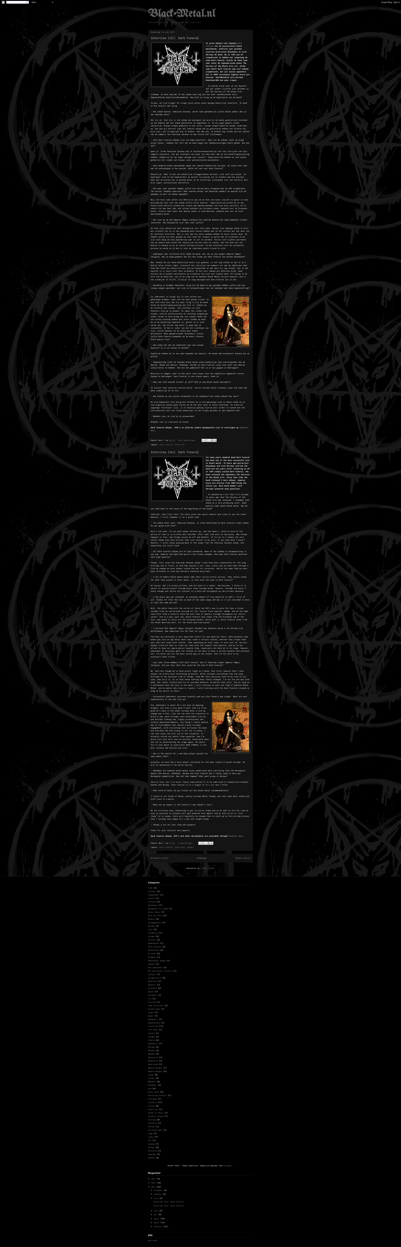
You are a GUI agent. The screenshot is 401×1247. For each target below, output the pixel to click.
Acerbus (152, 891)
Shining (152, 1120)
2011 (154, 1187)
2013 (154, 1179)
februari (159, 1226)
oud (149, 1088)
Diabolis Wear (236, 836)
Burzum (151, 926)
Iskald (151, 1033)
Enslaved (152, 988)
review (151, 1106)
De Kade (152, 954)
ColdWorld (153, 933)
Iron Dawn (153, 1030)
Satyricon (153, 1109)
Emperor (152, 985)
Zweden (190, 847)
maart (157, 1222)
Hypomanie (153, 1019)
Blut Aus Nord (155, 915)
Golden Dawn (154, 1009)
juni (156, 1211)
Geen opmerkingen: (188, 440)
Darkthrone (153, 950)
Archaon (152, 902)
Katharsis (153, 1044)
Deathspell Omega (157, 961)
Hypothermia (154, 1023)
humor (151, 1016)
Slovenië (152, 1123)
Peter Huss (153, 1092)
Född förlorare (155, 1005)
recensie (152, 1102)
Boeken (151, 919)
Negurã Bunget (155, 1071)
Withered (152, 1151)
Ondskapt (152, 1085)
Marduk (151, 1050)
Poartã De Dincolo (157, 1095)
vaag (150, 1133)
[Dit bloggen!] (206, 440)
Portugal (152, 1099)
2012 (154, 1183)
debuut (151, 964)
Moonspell (153, 1057)
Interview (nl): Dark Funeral (175, 38)
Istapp (151, 1037)
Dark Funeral (166, 445)
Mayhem (151, 1054)
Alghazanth (153, 895)
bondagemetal (154, 923)
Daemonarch (153, 943)
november (159, 1190)
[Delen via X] (209, 440)
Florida (152, 1002)
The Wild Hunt (155, 1130)
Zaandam (152, 1154)
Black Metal (154, 912)
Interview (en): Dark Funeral (175, 452)
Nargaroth (153, 1061)
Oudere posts (242, 858)
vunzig (151, 1144)
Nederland (153, 1064)
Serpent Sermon (155, 1116)
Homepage (202, 858)
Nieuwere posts (159, 858)
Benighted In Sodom (158, 909)
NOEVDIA (152, 1082)
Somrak (151, 1127)
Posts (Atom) (208, 868)
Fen (149, 999)
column (151, 936)
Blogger (228, 1165)
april (157, 1219)
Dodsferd (152, 981)
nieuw (151, 1075)
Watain (151, 1147)
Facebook (152, 995)
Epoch (151, 992)
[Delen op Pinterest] (215, 440)
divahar (152, 974)
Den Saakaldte (155, 967)
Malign (151, 1047)
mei (156, 1214)
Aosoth (151, 898)
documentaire (154, 978)
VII (149, 1140)
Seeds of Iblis (155, 1113)
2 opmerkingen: (186, 843)
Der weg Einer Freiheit (160, 971)
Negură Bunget (155, 1068)
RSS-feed (152, 1240)
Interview (180, 445)
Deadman (152, 957)
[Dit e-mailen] (203, 440)
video (151, 1137)
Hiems (151, 1012)
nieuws (151, 1078)
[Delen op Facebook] (212, 440)
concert (152, 940)
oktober (158, 1194)
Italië (151, 1040)
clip (150, 929)
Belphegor (153, 905)
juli (156, 1198)
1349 (150, 888)
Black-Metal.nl (181, 14)
